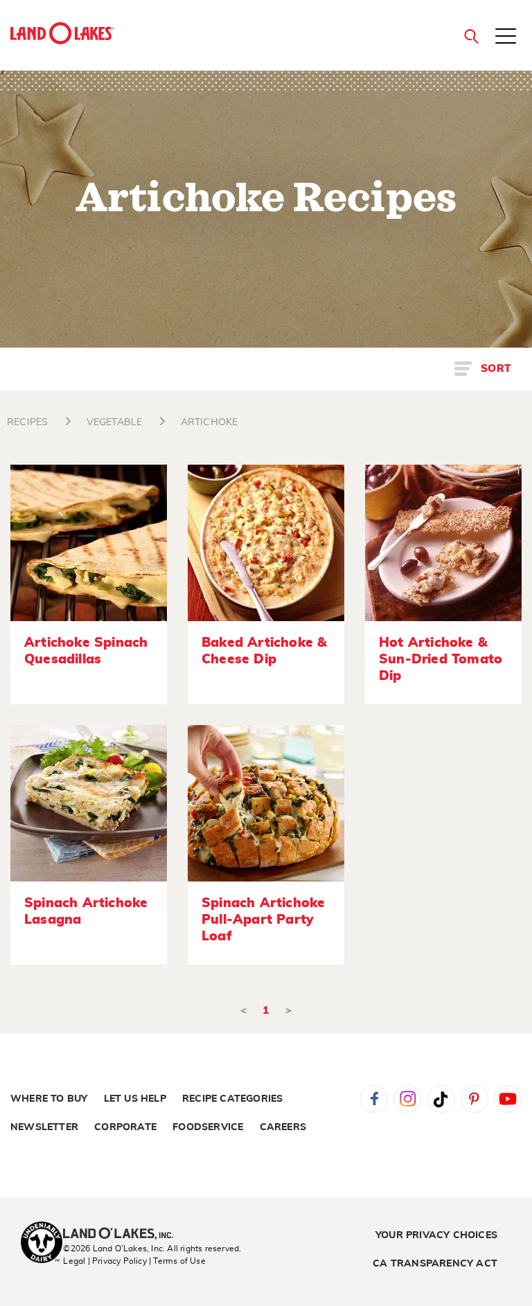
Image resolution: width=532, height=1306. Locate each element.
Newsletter (44, 1127)
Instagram (407, 1099)
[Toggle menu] (505, 37)
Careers (283, 1127)
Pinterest (474, 1099)
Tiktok (441, 1099)
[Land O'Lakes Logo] (62, 33)
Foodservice (207, 1127)
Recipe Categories (232, 1099)
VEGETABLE (115, 422)
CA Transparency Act (435, 1264)
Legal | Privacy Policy (104, 1261)
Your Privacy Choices (436, 1235)
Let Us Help (135, 1099)
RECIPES (27, 422)
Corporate (125, 1127)
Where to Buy (48, 1099)
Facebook (374, 1099)
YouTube (508, 1099)
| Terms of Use (177, 1261)
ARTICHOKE (209, 422)
